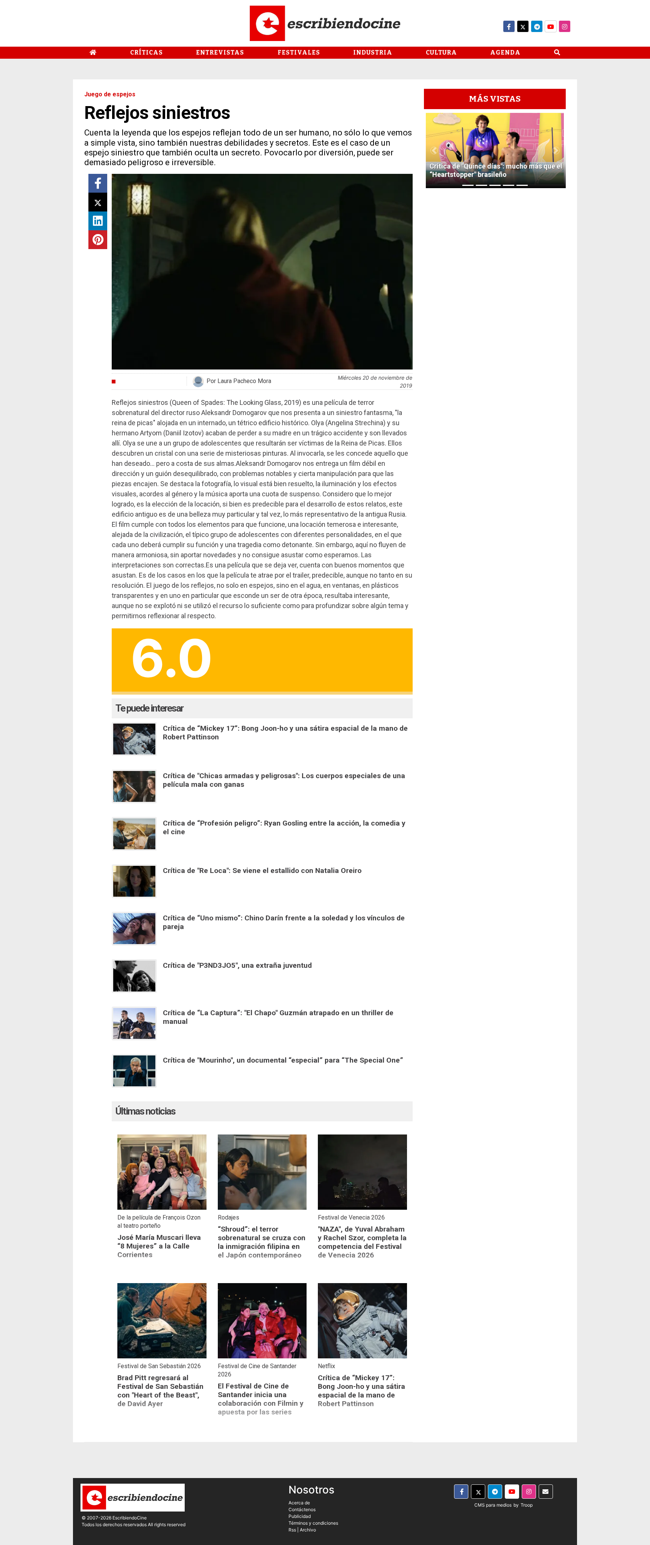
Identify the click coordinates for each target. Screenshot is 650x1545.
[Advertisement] (495, 306)
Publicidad (300, 1516)
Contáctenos (302, 1509)
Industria (372, 52)
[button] (434, 150)
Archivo (308, 1530)
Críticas (146, 52)
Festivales (299, 52)
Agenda (505, 52)
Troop (527, 1505)
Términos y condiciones (313, 1523)
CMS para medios (493, 1505)
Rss (292, 1530)
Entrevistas (220, 52)
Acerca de (299, 1502)
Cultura (441, 52)
